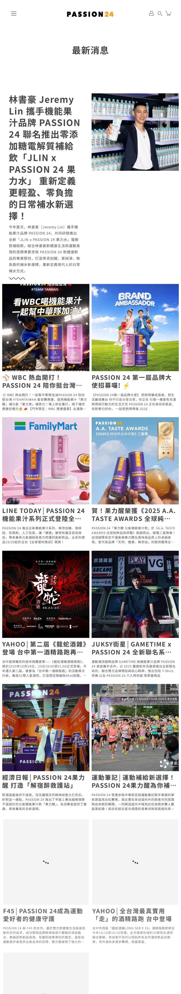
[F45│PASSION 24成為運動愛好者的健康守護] (45, 860)
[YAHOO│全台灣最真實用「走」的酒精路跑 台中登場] (135, 860)
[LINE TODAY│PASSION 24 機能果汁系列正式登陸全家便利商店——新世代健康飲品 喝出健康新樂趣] (45, 460)
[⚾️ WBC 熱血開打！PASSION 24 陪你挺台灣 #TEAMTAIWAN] (45, 327)
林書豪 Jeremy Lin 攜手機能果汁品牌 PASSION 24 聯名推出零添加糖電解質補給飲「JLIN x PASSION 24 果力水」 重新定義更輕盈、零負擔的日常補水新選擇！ (45, 157)
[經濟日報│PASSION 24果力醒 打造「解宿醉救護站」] (45, 727)
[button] (160, 13)
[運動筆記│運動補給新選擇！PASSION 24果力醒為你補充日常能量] (135, 727)
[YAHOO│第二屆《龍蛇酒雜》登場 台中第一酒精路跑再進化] (45, 594)
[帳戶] (151, 13)
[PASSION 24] (90, 13)
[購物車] (168, 13)
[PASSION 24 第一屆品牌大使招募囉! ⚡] (135, 327)
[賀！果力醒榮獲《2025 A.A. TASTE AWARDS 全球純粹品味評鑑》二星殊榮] (135, 460)
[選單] (14, 13)
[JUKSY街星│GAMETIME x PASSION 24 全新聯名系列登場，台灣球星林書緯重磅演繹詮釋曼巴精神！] (135, 594)
